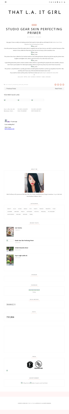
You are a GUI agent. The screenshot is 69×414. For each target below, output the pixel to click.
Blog (14, 208)
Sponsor (26, 84)
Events (35, 208)
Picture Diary (51, 211)
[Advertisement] (16, 339)
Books (20, 208)
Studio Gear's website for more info (48, 72)
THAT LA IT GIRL (31, 403)
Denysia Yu (32, 37)
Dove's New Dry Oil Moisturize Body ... (9, 110)
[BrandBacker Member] (38, 368)
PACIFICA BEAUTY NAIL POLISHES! (23, 110)
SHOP (29, 76)
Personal (43, 211)
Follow (34, 292)
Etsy (30, 208)
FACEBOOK (33, 76)
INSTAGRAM (48, 76)
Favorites (15, 84)
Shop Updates (10, 214)
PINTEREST (38, 76)
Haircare (16, 211)
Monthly (36, 211)
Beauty (34, 25)
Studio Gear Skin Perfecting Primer (24, 240)
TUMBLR (43, 76)
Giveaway (9, 211)
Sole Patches (18, 228)
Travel (31, 214)
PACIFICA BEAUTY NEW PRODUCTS (36, 110)
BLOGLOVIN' (20, 76)
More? (40, 196)
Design (25, 208)
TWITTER (25, 76)
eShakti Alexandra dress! (21, 248)
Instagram (29, 211)
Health (22, 211)
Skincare (20, 84)
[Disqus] (34, 140)
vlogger (55, 194)
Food (54, 208)
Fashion (41, 208)
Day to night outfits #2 (21, 255)
